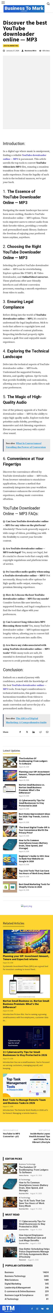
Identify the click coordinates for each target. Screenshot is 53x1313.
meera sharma (24, 1175)
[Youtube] (47, 1308)
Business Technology (27, 1164)
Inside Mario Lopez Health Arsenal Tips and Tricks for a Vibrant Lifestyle (39, 1138)
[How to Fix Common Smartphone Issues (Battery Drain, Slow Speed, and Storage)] (10, 844)
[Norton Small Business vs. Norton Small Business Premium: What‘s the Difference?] (10, 789)
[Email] (47, 732)
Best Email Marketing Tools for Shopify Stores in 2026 (34, 885)
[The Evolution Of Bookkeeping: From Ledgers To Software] (10, 762)
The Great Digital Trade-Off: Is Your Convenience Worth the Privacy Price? (34, 830)
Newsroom (22, 1260)
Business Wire (30, 51)
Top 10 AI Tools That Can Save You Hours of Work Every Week (34, 872)
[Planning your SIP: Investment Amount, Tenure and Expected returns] (10, 775)
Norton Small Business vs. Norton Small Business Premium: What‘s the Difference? (32, 788)
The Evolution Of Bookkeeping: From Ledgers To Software (33, 761)
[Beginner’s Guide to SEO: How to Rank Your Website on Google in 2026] (10, 859)
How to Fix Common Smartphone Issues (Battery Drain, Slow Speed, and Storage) (33, 844)
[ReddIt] (40, 732)
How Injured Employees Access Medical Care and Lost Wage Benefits (32, 1238)
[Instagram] (37, 1308)
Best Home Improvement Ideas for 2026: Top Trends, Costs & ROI (34, 816)
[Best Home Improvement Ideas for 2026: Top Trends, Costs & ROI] (10, 817)
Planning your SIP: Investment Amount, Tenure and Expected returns (34, 774)
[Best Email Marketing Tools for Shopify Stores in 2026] (10, 887)
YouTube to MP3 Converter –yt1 (11, 1135)
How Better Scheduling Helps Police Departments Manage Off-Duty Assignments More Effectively (34, 1253)
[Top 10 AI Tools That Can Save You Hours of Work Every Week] (10, 873)
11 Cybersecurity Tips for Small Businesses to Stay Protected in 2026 (32, 803)
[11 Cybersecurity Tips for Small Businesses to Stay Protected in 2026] (10, 804)
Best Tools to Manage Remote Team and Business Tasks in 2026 (24, 1101)
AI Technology (24, 1179)
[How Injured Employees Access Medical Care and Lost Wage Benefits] (10, 1238)
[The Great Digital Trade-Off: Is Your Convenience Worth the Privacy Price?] (10, 831)
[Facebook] (20, 732)
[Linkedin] (34, 732)
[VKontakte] (42, 1308)
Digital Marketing (11, 46)
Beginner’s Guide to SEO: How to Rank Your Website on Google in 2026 (34, 859)
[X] (27, 732)
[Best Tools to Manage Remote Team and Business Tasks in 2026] (26, 1085)
